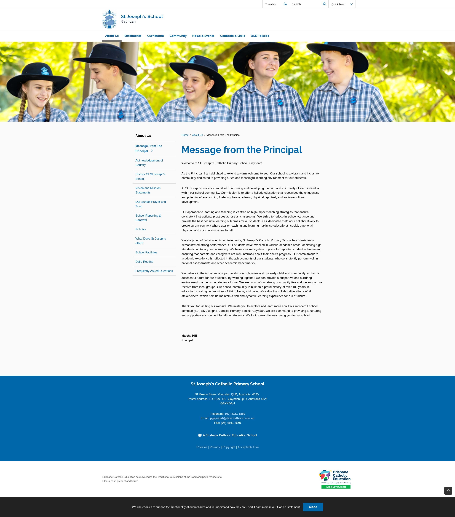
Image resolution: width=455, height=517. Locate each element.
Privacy (215, 447)
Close (313, 507)
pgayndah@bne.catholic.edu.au (232, 418)
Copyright (229, 447)
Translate (270, 4)
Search (324, 4)
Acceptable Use (248, 447)
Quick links (337, 4)
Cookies (202, 447)
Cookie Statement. (288, 507)
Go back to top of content (448, 491)
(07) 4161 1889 (235, 413)
